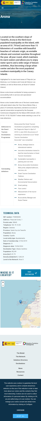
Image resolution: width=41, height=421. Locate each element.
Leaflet (38, 327)
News (20, 368)
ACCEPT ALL (20, 416)
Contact (20, 375)
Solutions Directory (21, 360)
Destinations (20, 363)
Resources (21, 372)
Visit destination (29, 273)
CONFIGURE (20, 410)
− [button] (3, 285)
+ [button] (3, 282)
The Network (20, 356)
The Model (20, 353)
